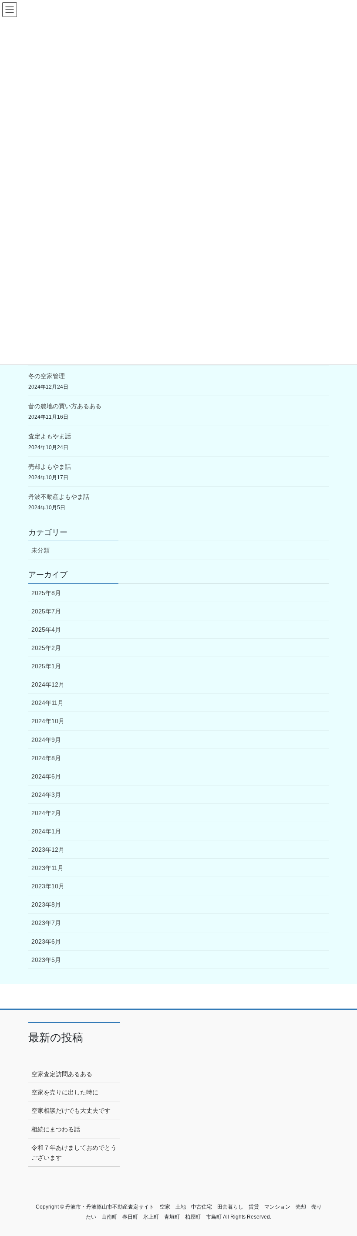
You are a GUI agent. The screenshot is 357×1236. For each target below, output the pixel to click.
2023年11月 (47, 867)
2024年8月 (46, 758)
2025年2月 (46, 647)
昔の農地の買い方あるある (64, 406)
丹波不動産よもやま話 (58, 496)
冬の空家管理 (46, 375)
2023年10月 (47, 886)
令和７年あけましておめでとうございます (74, 1152)
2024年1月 (46, 831)
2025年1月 (46, 666)
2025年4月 (46, 629)
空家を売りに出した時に (64, 1092)
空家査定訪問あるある (61, 1073)
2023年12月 (47, 849)
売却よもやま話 (49, 466)
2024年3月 (46, 794)
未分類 (40, 550)
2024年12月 (47, 684)
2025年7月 (46, 611)
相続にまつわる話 (55, 1129)
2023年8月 (46, 904)
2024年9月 (46, 739)
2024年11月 (47, 702)
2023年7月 (46, 922)
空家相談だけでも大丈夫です (71, 1110)
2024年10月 (47, 721)
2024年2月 (46, 812)
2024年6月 (46, 776)
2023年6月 (46, 941)
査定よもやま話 (49, 436)
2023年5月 (46, 959)
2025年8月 (46, 592)
